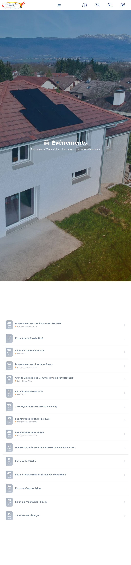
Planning (66, 295)
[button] (59, 5)
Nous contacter (65, 550)
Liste (49, 295)
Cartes (84, 295)
